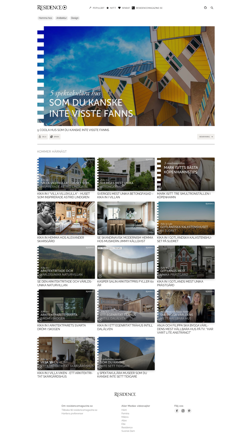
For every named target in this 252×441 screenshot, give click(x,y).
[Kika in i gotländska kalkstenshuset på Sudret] (186, 218)
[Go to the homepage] (52, 8)
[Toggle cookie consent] (205, 7)
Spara (56, 137)
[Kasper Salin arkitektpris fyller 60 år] (126, 262)
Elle (123, 424)
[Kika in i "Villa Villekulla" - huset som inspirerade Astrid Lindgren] (66, 174)
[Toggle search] (212, 8)
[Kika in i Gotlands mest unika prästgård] (186, 262)
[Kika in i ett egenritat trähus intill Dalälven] (126, 306)
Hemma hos (45, 18)
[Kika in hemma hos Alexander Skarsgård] (66, 218)
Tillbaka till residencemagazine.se (79, 410)
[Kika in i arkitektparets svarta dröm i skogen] (66, 306)
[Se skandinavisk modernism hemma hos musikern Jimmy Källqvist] (126, 218)
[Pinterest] (189, 412)
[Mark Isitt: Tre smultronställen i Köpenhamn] (186, 174)
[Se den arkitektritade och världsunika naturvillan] (66, 262)
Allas (124, 420)
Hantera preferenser (72, 413)
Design (74, 18)
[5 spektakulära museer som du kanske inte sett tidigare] (126, 353)
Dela (44, 137)
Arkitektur (61, 18)
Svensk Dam (128, 431)
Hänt (124, 410)
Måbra (124, 417)
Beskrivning (205, 137)
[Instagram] (183, 412)
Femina (125, 413)
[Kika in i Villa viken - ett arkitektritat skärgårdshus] (66, 353)
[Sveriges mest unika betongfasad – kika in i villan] (126, 174)
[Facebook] (176, 412)
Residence (127, 427)
